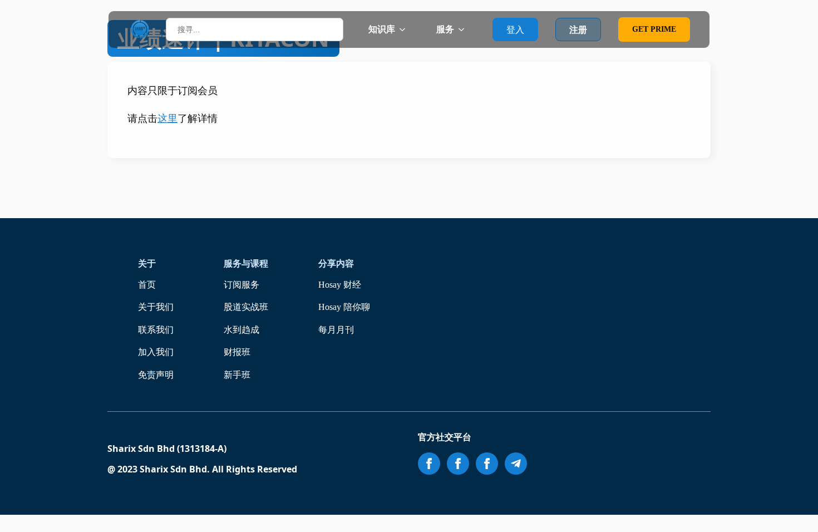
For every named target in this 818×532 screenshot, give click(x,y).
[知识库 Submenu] (405, 29)
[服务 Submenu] (464, 29)
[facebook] (429, 463)
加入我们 (156, 352)
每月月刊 (336, 329)
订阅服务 (241, 284)
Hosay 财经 (339, 284)
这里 (167, 118)
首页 (147, 284)
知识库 (381, 29)
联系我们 (156, 329)
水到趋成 (241, 329)
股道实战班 (246, 307)
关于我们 (156, 307)
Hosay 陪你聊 (344, 307)
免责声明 (156, 375)
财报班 (237, 352)
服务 (445, 29)
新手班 (237, 375)
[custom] (516, 463)
